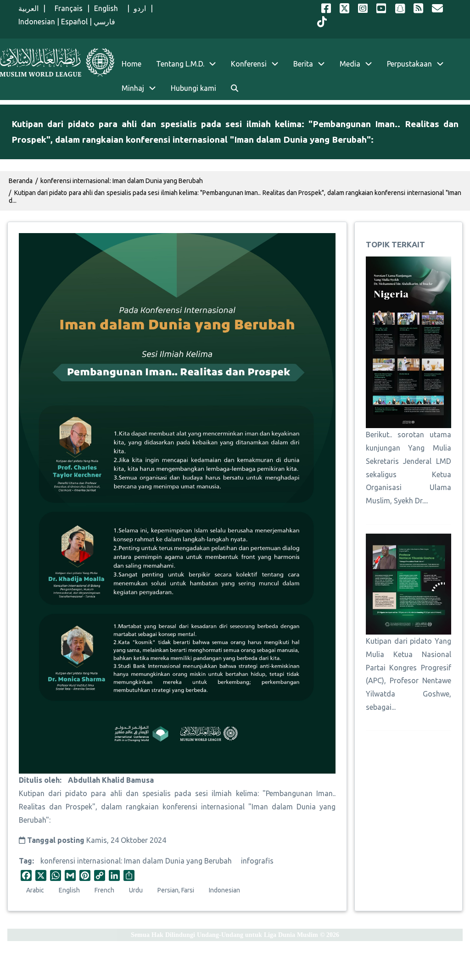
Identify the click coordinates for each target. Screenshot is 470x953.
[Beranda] (57, 62)
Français (66, 8)
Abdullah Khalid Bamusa (111, 780)
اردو (140, 8)
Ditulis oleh (39, 780)
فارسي (104, 21)
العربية (28, 8)
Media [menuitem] (350, 64)
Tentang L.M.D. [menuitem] (180, 64)
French (104, 890)
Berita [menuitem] (303, 64)
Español (74, 21)
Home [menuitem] (131, 64)
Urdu (136, 890)
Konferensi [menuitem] (249, 64)
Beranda (21, 180)
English (108, 8)
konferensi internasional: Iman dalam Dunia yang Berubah (136, 861)
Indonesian (36, 21)
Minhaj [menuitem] (133, 88)
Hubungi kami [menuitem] (193, 88)
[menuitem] (235, 88)
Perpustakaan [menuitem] (409, 64)
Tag (25, 861)
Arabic (35, 890)
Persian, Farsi (175, 890)
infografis (257, 861)
